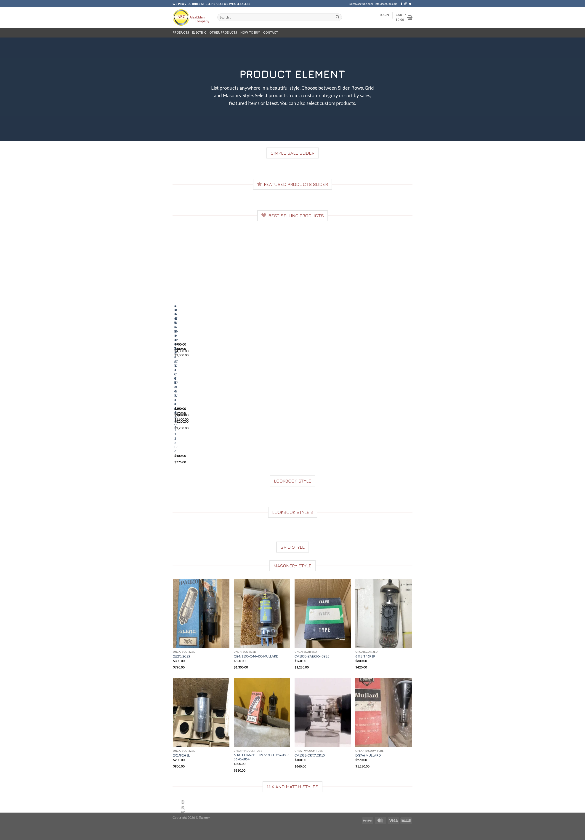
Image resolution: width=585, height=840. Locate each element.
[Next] (187, 170)
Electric (199, 32)
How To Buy (250, 32)
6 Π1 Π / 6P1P (365, 656)
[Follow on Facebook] (401, 4)
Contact (270, 32)
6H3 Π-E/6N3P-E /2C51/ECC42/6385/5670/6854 (261, 757)
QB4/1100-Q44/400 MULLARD (256, 656)
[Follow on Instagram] (405, 4)
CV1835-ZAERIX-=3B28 (312, 656)
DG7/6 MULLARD (368, 755)
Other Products (223, 32)
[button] (384, 14)
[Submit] (337, 17)
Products (181, 32)
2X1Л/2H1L (181, 755)
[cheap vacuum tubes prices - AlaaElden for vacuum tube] (191, 17)
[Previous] (175, 170)
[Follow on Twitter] (410, 4)
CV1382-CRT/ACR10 (310, 755)
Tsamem (204, 817)
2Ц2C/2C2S (181, 656)
